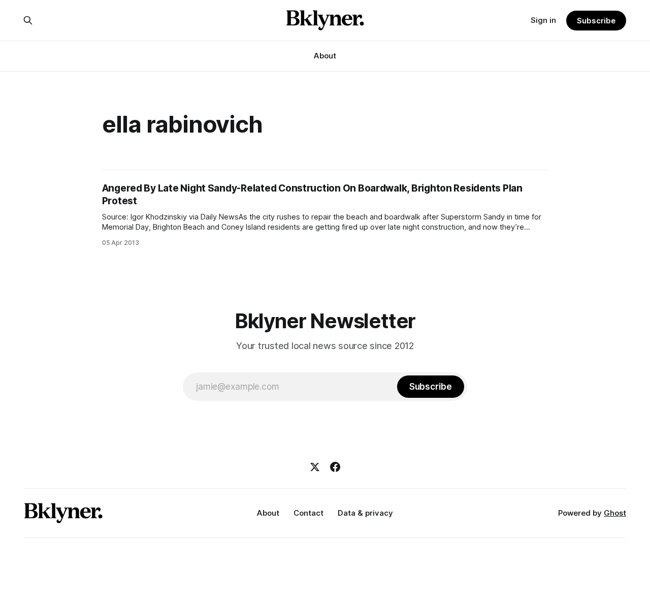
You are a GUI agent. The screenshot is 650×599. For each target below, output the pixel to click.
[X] (315, 467)
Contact (308, 513)
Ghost (615, 513)
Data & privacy (365, 513)
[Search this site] (28, 20)
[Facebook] (335, 467)
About (325, 55)
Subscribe (596, 20)
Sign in (543, 20)
